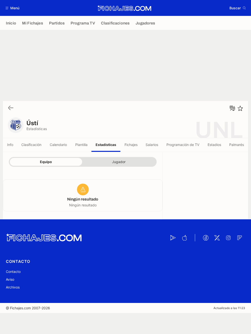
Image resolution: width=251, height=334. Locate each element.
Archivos (13, 287)
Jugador (119, 162)
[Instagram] (228, 237)
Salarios (152, 145)
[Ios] (184, 237)
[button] (12, 8)
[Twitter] (217, 237)
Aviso (10, 279)
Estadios (214, 145)
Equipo (46, 162)
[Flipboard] (239, 237)
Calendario (58, 145)
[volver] (11, 108)
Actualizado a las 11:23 (229, 308)
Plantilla (81, 145)
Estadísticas (106, 145)
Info (10, 145)
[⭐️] (240, 108)
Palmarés (236, 145)
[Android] (173, 237)
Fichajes (131, 145)
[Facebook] (205, 237)
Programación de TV (182, 145)
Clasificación (31, 145)
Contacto (13, 271)
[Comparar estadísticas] (232, 108)
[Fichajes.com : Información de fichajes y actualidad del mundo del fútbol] (124, 8)
